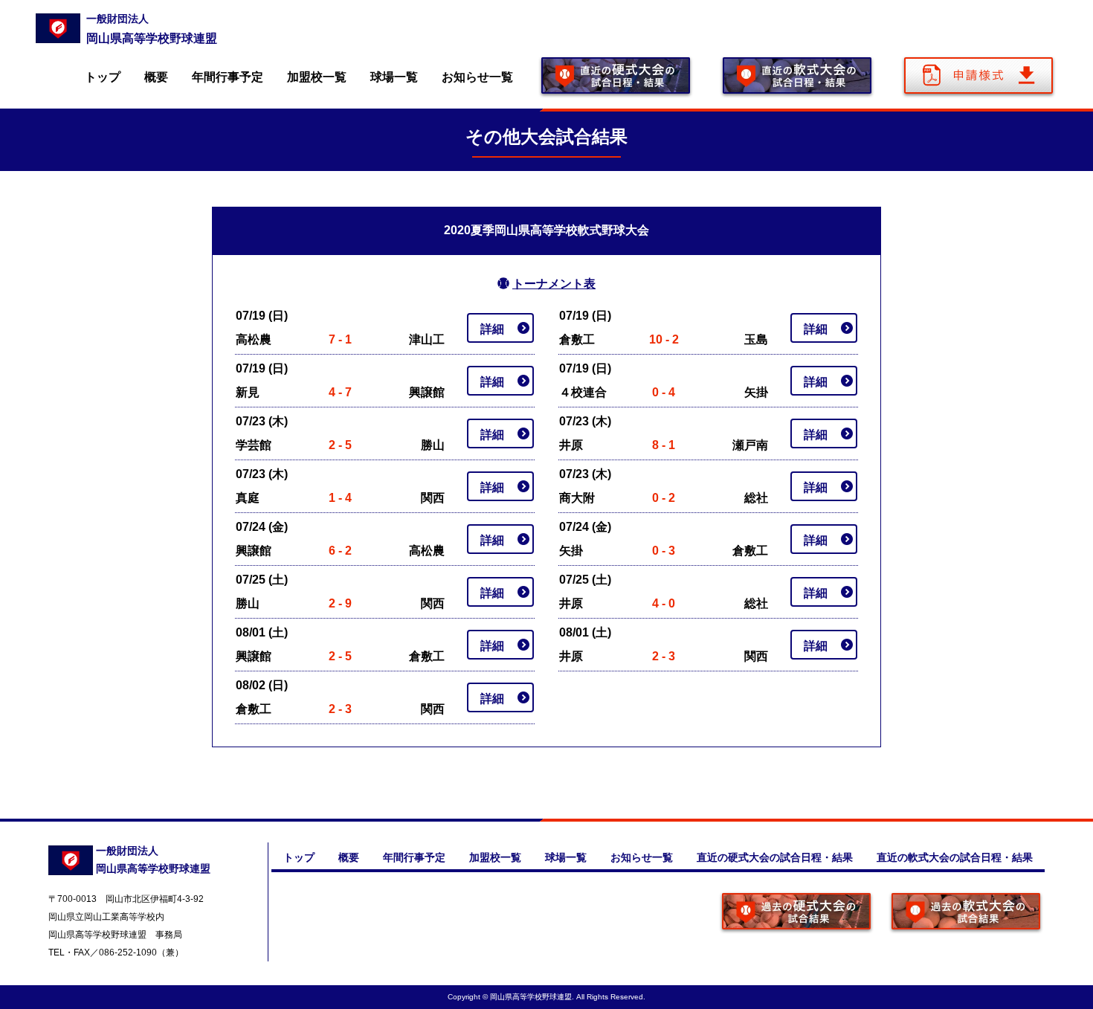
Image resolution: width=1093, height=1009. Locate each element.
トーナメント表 (554, 283)
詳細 (492, 329)
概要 (156, 77)
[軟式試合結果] (966, 912)
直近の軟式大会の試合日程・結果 (955, 857)
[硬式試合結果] (796, 912)
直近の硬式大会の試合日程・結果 (775, 857)
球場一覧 (394, 77)
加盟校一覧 (316, 77)
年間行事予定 (227, 77)
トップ (102, 77)
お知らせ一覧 (477, 77)
